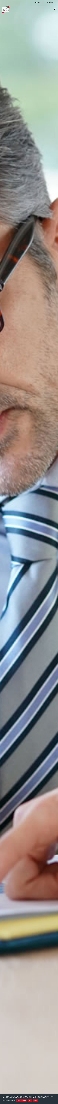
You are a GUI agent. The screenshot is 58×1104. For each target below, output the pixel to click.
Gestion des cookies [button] (21, 1100)
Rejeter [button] (30, 1100)
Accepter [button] (35, 1100)
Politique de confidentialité (8, 1100)
